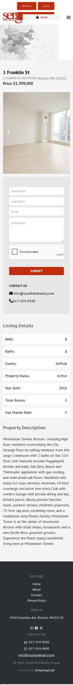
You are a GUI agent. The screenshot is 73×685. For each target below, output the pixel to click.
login (43, 17)
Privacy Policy (36, 600)
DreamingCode (45, 670)
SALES (46, 6)
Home (36, 584)
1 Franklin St (16, 72)
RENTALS (26, 6)
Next (64, 132)
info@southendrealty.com (33, 293)
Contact (36, 595)
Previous (8, 132)
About (36, 589)
